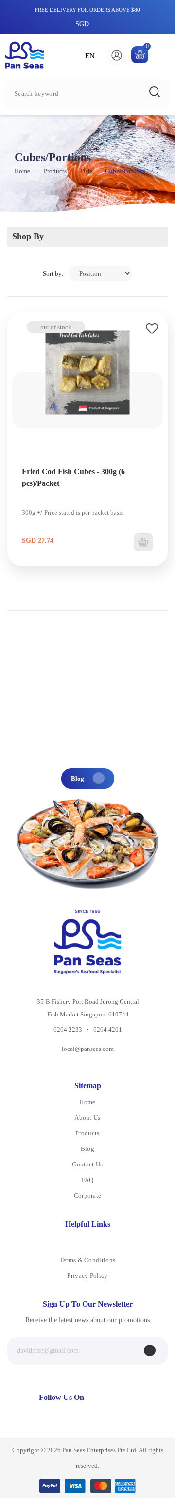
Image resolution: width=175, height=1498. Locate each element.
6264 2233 (67, 1029)
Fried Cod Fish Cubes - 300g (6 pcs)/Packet (73, 477)
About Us (87, 1117)
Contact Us (87, 1164)
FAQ (88, 1179)
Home (22, 171)
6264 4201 (107, 1029)
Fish (85, 171)
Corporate (88, 1195)
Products (55, 171)
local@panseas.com (88, 1048)
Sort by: (53, 273)
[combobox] (87, 93)
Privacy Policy (87, 1275)
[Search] (154, 92)
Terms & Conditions (88, 1260)
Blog (78, 778)
